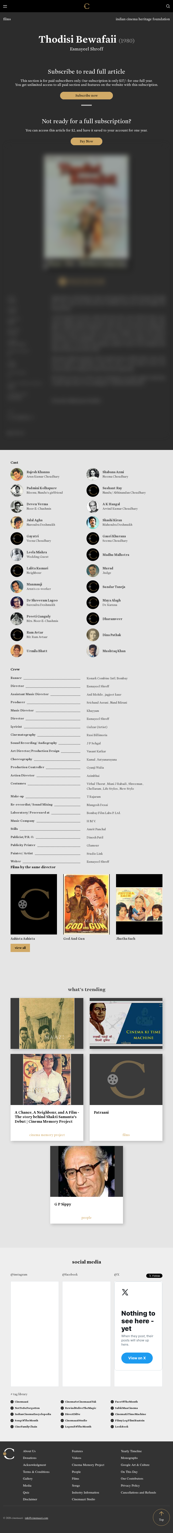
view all (20, 948)
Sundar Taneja (114, 587)
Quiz (26, 1492)
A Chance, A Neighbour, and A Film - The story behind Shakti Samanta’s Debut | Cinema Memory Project (47, 1117)
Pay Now (86, 141)
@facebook (70, 1274)
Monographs (129, 1458)
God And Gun (74, 939)
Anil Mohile (95, 694)
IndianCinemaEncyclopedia (33, 1414)
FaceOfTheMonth (126, 1401)
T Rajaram (94, 797)
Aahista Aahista (23, 939)
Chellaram (94, 789)
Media (27, 1485)
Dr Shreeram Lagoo (42, 600)
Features (77, 1451)
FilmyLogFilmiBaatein (130, 1420)
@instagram (19, 1274)
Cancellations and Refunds (138, 1492)
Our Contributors (132, 1478)
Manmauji (34, 584)
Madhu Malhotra (116, 555)
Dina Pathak (112, 635)
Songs (76, 1485)
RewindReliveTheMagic (80, 1408)
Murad (108, 568)
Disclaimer (30, 1499)
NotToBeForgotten (27, 1408)
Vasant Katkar (96, 751)
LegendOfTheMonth (78, 1426)
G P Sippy (62, 1204)
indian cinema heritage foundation (143, 19)
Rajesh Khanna (38, 472)
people (86, 1218)
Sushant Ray (112, 488)
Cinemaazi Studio (83, 1499)
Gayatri (33, 536)
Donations (29, 1458)
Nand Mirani (118, 702)
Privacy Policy (130, 1485)
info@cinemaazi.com (36, 1518)
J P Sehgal (94, 743)
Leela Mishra (37, 552)
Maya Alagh (112, 600)
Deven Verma (37, 504)
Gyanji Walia (95, 767)
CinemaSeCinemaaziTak (80, 1401)
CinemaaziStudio (76, 1420)
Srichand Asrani (98, 702)
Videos (76, 1458)
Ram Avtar (35, 632)
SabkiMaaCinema (126, 1408)
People (76, 1471)
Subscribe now (86, 95)
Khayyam (93, 711)
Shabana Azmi (113, 472)
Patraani (101, 1112)
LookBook (121, 1426)
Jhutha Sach (125, 939)
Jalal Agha (34, 520)
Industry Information (85, 1492)
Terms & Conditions (36, 1471)
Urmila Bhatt (37, 651)
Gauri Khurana (114, 536)
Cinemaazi (21, 1401)
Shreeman (135, 784)
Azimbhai (93, 776)
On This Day (129, 1471)
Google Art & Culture (135, 1465)
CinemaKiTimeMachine (130, 1414)
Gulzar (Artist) (97, 727)
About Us (29, 1451)
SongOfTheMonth (26, 1420)
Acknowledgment (34, 1465)
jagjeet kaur (113, 694)
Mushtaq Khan (114, 651)
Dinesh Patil (95, 837)
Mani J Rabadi (117, 784)
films (7, 19)
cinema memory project (47, 1135)
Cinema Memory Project (88, 1465)
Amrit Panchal (96, 829)
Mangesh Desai (97, 805)
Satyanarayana (107, 759)
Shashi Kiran (112, 520)
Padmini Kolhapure (42, 488)
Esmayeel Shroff (86, 49)
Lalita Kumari (37, 568)
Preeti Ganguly (39, 616)
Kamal (91, 759)
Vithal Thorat (96, 784)
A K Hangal (111, 504)
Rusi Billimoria (97, 735)
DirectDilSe (72, 1414)
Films (75, 1478)
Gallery (28, 1478)
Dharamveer (112, 619)
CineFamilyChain (26, 1426)
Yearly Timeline (131, 1451)
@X (116, 1274)
